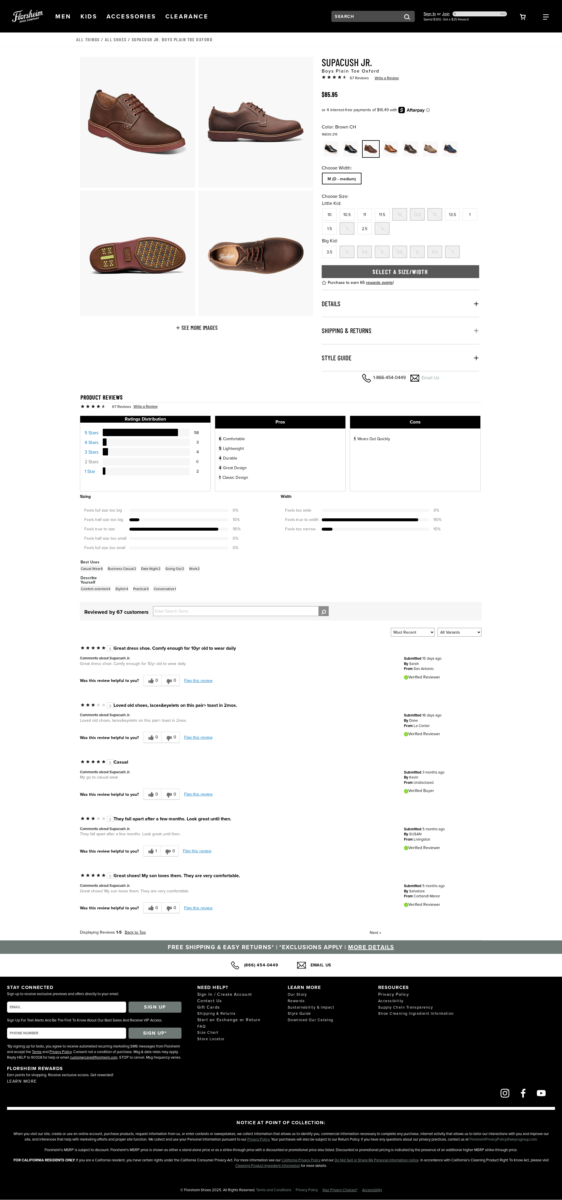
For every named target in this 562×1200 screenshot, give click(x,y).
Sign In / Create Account (224, 994)
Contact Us (209, 1000)
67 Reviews (359, 77)
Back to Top (135, 932)
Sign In (430, 14)
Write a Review (387, 77)
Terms (37, 1051)
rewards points (379, 282)
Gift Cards (208, 1007)
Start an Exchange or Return (229, 1019)
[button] (63, 16)
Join (446, 14)
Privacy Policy (60, 1051)
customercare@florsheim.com (93, 1057)
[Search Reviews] (323, 611)
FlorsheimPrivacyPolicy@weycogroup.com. (504, 1139)
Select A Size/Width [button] (400, 271)
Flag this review (198, 680)
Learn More (22, 1081)
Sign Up (155, 1007)
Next (375, 932)
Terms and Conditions (274, 1189)
